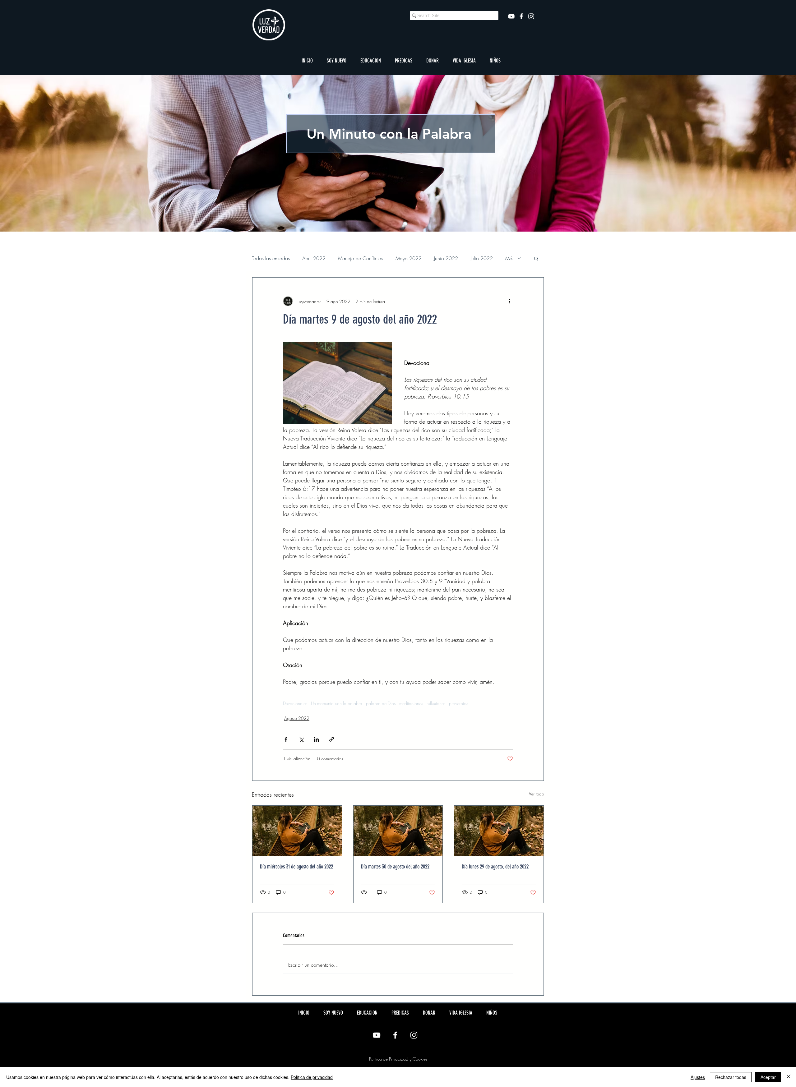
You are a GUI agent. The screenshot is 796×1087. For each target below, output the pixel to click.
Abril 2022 (314, 258)
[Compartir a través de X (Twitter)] (301, 739)
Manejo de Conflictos (360, 258)
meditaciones (411, 703)
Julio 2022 (481, 258)
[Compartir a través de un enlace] (332, 739)
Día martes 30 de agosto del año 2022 (395, 866)
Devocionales (295, 703)
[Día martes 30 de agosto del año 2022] (398, 831)
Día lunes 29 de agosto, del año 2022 (495, 866)
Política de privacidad (312, 1077)
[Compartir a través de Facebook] (286, 739)
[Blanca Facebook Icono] (521, 16)
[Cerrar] (788, 1077)
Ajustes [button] (698, 1077)
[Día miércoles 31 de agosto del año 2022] (297, 831)
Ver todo (536, 794)
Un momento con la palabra (336, 703)
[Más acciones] (509, 301)
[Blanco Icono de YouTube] (511, 16)
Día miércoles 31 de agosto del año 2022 (296, 866)
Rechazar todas (730, 1077)
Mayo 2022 (409, 258)
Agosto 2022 (296, 718)
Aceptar (768, 1077)
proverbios (458, 703)
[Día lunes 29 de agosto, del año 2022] (499, 831)
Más (509, 258)
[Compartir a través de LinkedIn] (316, 739)
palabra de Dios (381, 703)
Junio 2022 (446, 258)
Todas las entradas (271, 258)
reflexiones (436, 703)
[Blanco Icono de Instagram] (531, 16)
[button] (336, 60)
